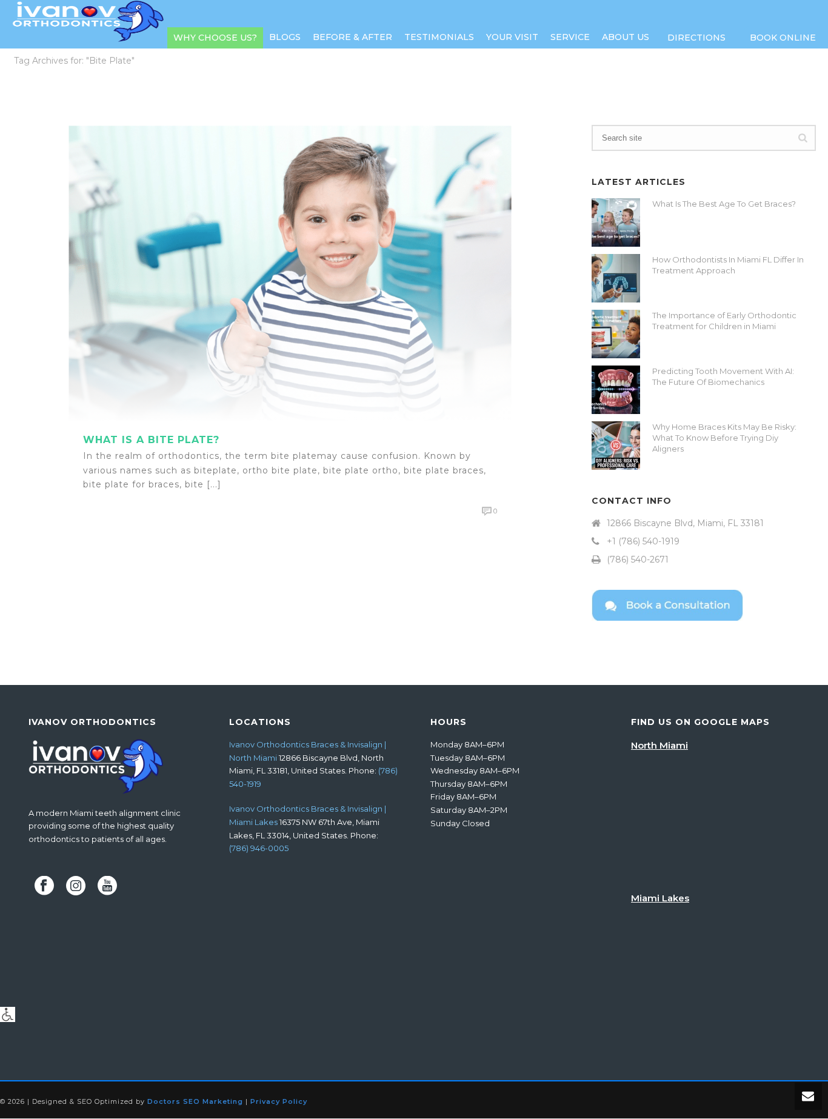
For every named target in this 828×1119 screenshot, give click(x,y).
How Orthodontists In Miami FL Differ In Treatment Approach (728, 265)
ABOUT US (625, 37)
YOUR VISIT (512, 37)
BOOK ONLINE (783, 37)
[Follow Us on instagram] (75, 886)
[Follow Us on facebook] (44, 886)
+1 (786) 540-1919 (643, 541)
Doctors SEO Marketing (195, 1101)
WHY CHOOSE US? (215, 37)
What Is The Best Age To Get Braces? (724, 204)
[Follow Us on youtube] (107, 886)
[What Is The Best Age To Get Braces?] (616, 222)
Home (741, 83)
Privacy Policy (278, 1101)
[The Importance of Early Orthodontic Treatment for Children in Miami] (616, 334)
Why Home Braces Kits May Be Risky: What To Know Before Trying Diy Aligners (724, 437)
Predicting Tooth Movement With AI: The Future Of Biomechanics (723, 376)
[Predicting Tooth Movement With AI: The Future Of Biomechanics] (616, 390)
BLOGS (285, 37)
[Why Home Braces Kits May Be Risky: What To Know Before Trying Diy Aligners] (616, 445)
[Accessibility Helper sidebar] (7, 1014)
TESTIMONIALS (439, 37)
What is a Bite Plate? (151, 440)
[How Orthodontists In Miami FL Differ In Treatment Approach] (616, 278)
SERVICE (570, 37)
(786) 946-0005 (259, 848)
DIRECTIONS (696, 37)
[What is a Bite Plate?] (290, 272)
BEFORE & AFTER (352, 37)
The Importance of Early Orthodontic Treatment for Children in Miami (724, 320)
